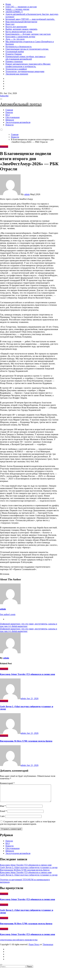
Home (8, 4)
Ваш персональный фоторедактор (21, 21)
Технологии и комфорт (16, 69)
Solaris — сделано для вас (17, 9)
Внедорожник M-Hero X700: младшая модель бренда (26, 741)
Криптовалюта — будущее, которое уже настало (28, 34)
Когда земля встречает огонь (18, 31)
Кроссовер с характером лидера (20, 36)
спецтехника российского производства (18, 940)
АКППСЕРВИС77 (14, 12)
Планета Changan (13, 54)
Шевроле (9, 120)
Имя (3, 806)
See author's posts (7, 614)
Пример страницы (14, 61)
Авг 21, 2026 (32, 698)
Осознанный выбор (14, 51)
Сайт (2, 816)
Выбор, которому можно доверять (21, 29)
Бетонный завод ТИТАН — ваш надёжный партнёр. (30, 19)
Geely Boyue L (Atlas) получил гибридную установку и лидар (28, 867)
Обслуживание (12, 117)
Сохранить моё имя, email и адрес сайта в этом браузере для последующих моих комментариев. (27, 822)
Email (3, 811)
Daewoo (9, 112)
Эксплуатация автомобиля (17, 122)
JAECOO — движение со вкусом (21, 7)
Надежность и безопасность (18, 46)
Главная (9, 110)
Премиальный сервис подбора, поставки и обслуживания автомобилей (25, 57)
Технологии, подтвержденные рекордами (24, 71)
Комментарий (7, 783)
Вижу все (9, 24)
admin (27, 194)
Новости (9, 125)
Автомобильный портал (21, 104)
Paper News (34, 944)
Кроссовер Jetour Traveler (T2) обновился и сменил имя (27, 674)
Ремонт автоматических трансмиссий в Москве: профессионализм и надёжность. (28, 65)
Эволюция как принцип (16, 74)
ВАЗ (7, 115)
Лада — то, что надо (15, 39)
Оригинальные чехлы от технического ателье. (27, 49)
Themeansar (48, 944)
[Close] (1, 964)
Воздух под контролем (16, 26)
